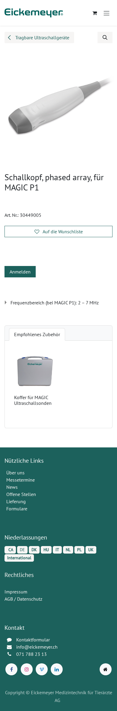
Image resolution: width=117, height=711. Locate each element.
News (12, 487)
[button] (105, 37)
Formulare (17, 509)
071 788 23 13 (32, 654)
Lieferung (16, 501)
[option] (58, 384)
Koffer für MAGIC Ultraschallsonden (33, 400)
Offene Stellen (21, 494)
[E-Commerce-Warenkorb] (94, 13)
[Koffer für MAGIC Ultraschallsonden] (35, 371)
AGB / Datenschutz (23, 599)
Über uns (15, 473)
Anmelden (20, 272)
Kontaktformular (33, 640)
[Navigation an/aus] (106, 13)
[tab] (37, 334)
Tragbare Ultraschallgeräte (41, 37)
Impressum (15, 592)
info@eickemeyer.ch (37, 647)
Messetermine (20, 480)
